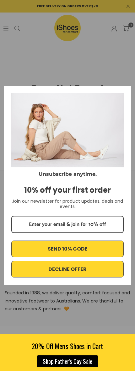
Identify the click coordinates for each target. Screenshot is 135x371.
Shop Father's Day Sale (67, 361)
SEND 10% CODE (68, 248)
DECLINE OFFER (67, 269)
